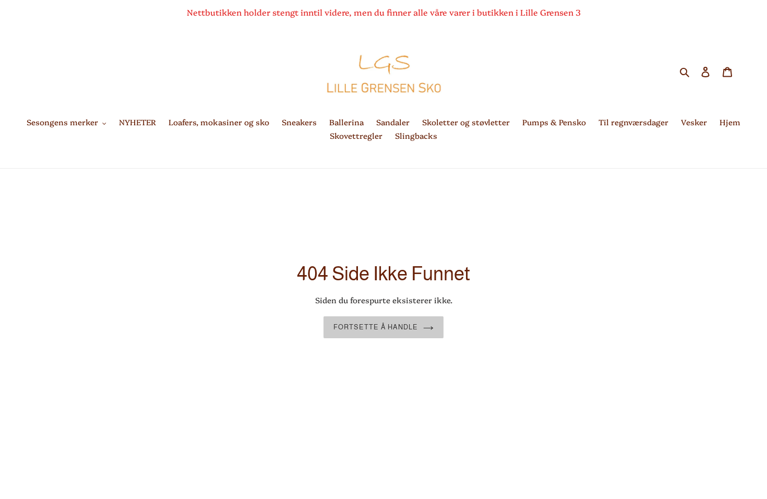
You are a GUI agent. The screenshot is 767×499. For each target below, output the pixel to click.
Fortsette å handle (375, 327)
